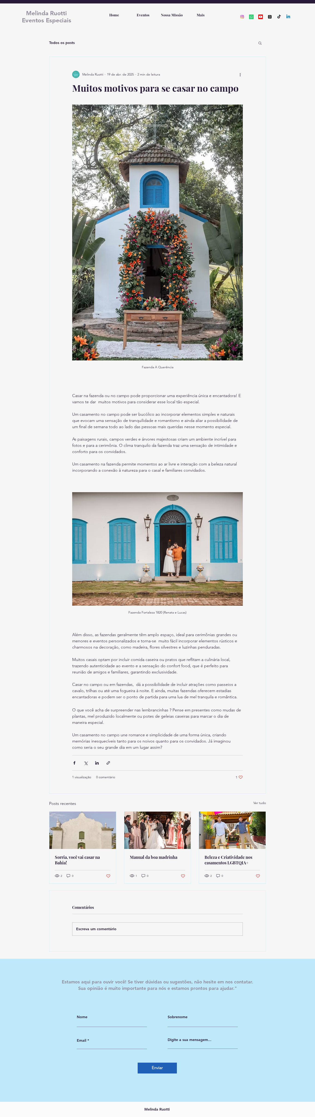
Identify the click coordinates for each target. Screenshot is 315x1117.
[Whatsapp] (251, 17)
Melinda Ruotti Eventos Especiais (46, 17)
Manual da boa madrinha (153, 857)
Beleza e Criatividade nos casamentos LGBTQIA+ (228, 860)
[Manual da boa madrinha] (157, 830)
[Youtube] (260, 17)
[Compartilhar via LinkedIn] (97, 763)
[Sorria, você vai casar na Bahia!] (82, 830)
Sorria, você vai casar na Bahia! (77, 860)
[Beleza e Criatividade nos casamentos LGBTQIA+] (232, 830)
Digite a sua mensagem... (189, 1040)
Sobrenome (177, 1017)
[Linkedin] (288, 17)
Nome (82, 1017)
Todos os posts (62, 43)
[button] (260, 43)
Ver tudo (259, 803)
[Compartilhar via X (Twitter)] (85, 763)
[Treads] (269, 17)
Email (81, 1040)
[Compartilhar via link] (108, 763)
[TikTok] (279, 17)
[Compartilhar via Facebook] (74, 763)
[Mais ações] (240, 74)
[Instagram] (242, 17)
